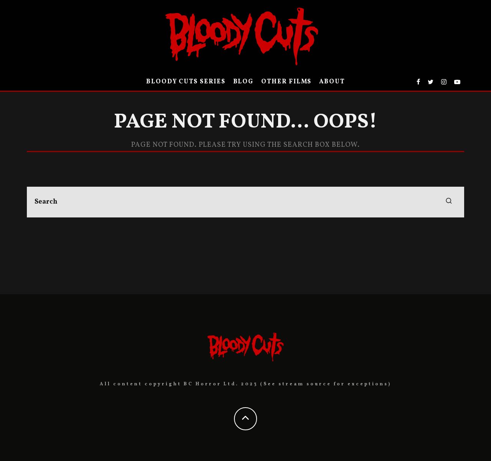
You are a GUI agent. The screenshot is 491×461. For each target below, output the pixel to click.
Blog (243, 82)
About (332, 82)
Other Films (286, 82)
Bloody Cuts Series (186, 82)
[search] (448, 202)
